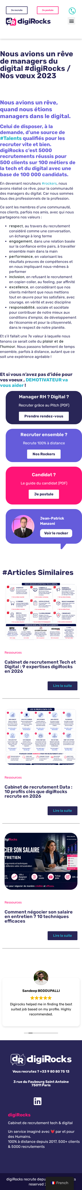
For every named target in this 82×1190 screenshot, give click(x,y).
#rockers (49, 183)
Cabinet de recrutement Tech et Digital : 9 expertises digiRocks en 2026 (40, 666)
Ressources (13, 652)
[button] (71, 21)
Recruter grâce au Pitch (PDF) (44, 405)
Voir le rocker (56, 533)
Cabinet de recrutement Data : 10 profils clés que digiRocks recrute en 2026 (38, 791)
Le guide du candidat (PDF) (44, 483)
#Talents (11, 138)
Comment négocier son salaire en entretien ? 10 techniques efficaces (39, 916)
